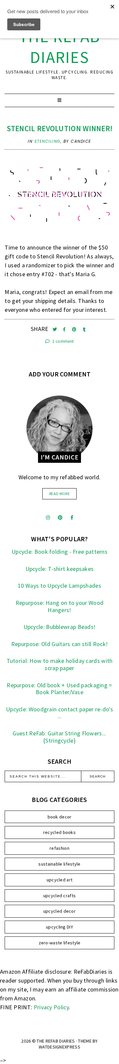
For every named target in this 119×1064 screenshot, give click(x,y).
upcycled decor (59, 911)
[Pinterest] (60, 517)
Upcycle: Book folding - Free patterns (59, 551)
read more (59, 493)
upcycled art (60, 880)
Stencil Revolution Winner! (60, 128)
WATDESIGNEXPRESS (59, 1047)
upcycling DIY (59, 927)
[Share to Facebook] (65, 329)
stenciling (47, 141)
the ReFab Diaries (59, 47)
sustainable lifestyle (59, 864)
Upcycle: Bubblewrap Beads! (59, 627)
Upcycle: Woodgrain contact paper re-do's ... (59, 712)
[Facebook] (72, 517)
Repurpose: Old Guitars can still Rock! (59, 644)
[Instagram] (48, 517)
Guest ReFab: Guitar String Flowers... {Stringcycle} (59, 736)
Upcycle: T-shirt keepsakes (59, 569)
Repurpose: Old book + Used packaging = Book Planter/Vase (59, 688)
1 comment (62, 341)
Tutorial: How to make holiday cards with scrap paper (60, 664)
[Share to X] (55, 329)
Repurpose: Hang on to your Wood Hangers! (59, 606)
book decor (60, 817)
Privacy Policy (51, 1007)
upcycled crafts (59, 896)
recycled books (59, 832)
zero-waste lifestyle (60, 943)
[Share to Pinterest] (75, 329)
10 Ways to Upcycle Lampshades (59, 585)
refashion (59, 848)
